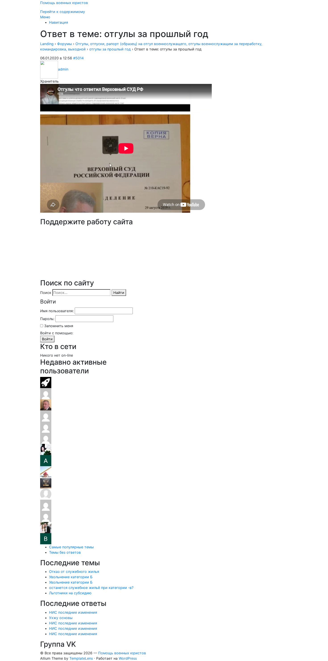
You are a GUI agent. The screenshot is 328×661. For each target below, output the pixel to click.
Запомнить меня (58, 326)
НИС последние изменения (73, 612)
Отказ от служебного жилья (74, 571)
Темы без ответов (65, 552)
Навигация (58, 22)
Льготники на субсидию (70, 593)
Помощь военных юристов (64, 2)
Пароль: (47, 318)
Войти (47, 339)
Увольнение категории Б (71, 577)
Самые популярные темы (71, 547)
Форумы (64, 44)
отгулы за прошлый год (110, 49)
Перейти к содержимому (62, 11)
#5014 (78, 58)
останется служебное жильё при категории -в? (91, 587)
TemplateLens (81, 658)
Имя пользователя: (57, 311)
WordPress (128, 658)
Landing (47, 44)
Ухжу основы (61, 617)
